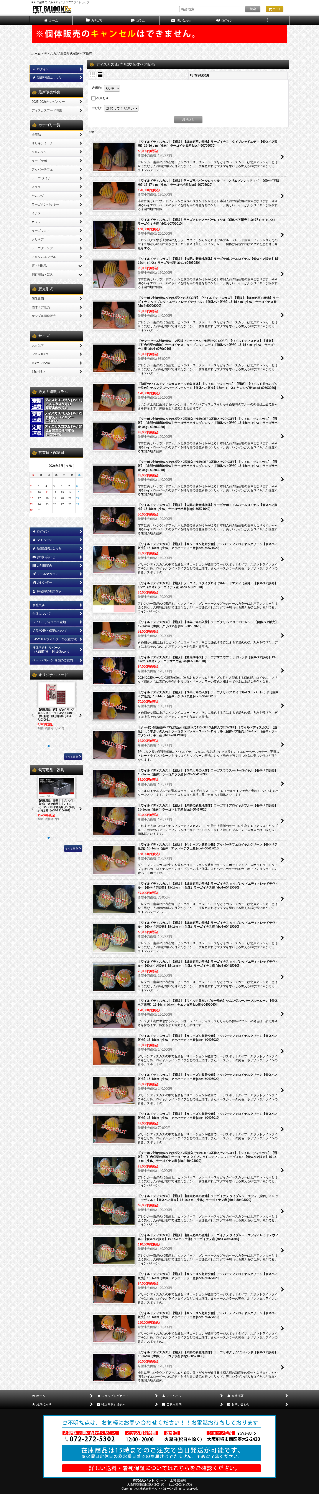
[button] (138, 20)
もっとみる (71, 756)
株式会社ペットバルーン (150, 1480)
